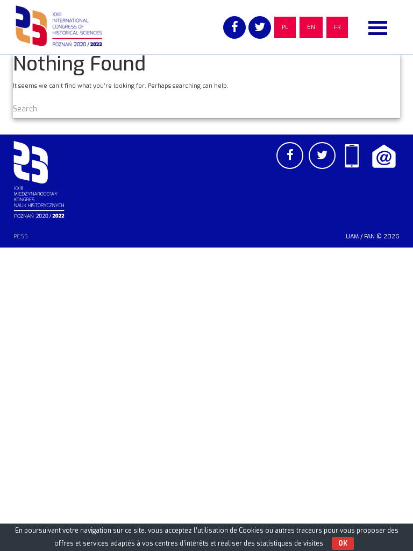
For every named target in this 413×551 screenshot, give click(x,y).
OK (342, 543)
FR (337, 27)
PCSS (20, 236)
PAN (369, 236)
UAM (352, 236)
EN (311, 27)
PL (285, 27)
